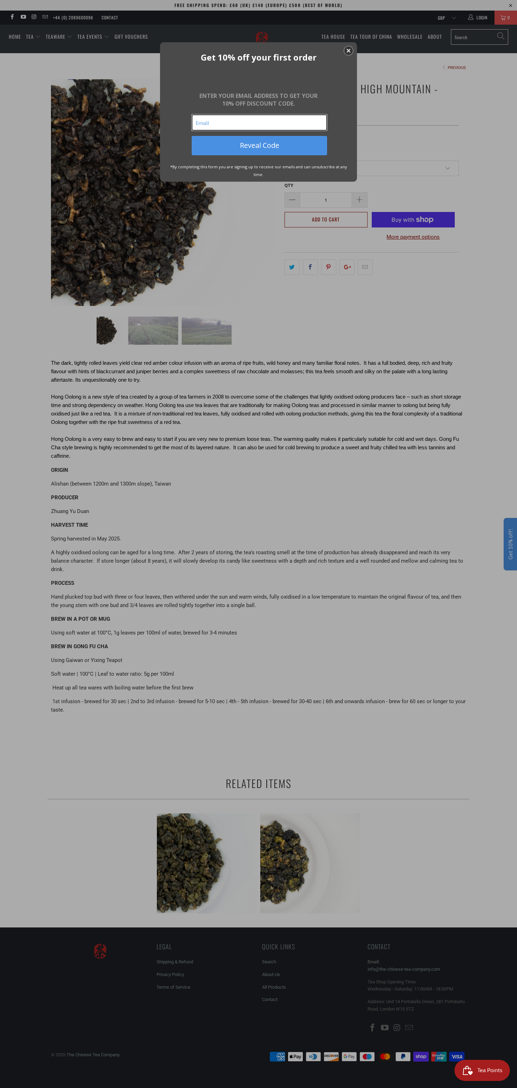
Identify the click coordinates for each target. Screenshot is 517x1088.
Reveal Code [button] (259, 145)
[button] (348, 50)
